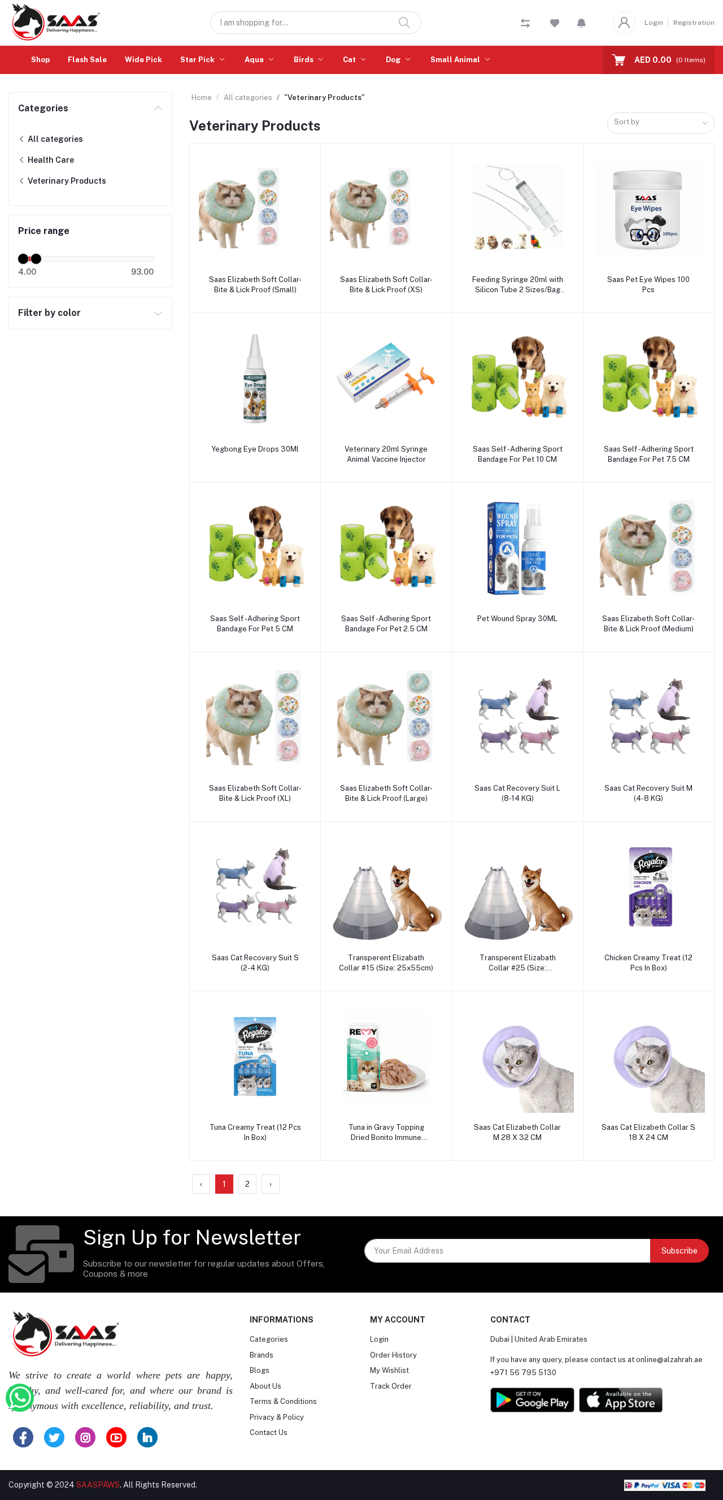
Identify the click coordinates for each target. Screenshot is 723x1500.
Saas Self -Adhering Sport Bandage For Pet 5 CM (255, 623)
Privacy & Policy (277, 1417)
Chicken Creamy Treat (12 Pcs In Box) (648, 962)
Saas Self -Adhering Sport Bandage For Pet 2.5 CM (386, 623)
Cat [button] (350, 59)
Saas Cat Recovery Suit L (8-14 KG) (517, 793)
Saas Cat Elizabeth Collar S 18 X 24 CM (648, 1132)
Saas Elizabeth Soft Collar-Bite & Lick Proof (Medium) (648, 623)
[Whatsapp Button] (20, 1398)
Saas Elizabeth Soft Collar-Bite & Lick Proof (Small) (255, 284)
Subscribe (679, 1250)
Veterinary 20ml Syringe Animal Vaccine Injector (386, 454)
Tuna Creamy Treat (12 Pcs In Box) (255, 1132)
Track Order (391, 1386)
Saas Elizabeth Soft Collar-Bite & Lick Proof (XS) (386, 284)
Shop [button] (40, 59)
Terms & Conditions (283, 1401)
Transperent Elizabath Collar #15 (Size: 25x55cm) (386, 962)
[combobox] (661, 123)
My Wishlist (389, 1370)
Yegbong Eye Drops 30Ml (255, 449)
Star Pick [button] (198, 59)
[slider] (23, 259)
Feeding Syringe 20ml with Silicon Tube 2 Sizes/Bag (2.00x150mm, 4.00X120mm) (517, 285)
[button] (581, 23)
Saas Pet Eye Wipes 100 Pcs (648, 284)
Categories (43, 108)
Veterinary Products (66, 180)
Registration (694, 23)
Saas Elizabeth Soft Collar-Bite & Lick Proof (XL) (255, 793)
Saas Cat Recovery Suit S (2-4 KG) (255, 962)
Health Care (50, 159)
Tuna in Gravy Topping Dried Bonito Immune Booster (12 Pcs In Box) (386, 1133)
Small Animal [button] (456, 59)
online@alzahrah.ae (669, 1359)
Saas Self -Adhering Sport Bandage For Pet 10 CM (518, 454)
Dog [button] (394, 59)
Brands (261, 1355)
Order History (393, 1355)
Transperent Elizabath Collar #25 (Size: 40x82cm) (518, 963)
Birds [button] (304, 59)
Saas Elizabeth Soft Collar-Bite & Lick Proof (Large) (386, 793)
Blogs (259, 1370)
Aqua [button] (255, 59)
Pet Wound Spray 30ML (517, 618)
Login (653, 23)
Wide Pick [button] (143, 59)
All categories (54, 139)
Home (201, 97)
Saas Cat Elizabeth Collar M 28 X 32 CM (517, 1132)
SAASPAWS (98, 1484)
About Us (265, 1386)
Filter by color (49, 312)
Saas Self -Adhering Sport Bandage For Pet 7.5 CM (649, 454)
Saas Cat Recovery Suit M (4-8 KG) (648, 793)
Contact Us (269, 1432)
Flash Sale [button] (87, 59)
